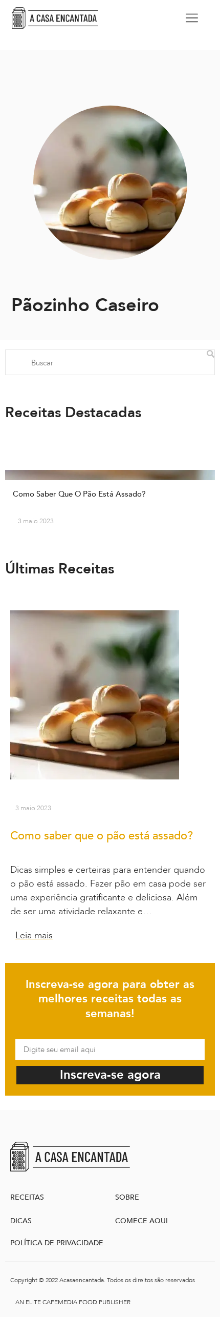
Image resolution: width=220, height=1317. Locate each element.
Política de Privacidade (56, 1243)
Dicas (21, 1221)
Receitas (27, 1197)
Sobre (127, 1197)
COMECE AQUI (141, 1221)
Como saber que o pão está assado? (101, 835)
